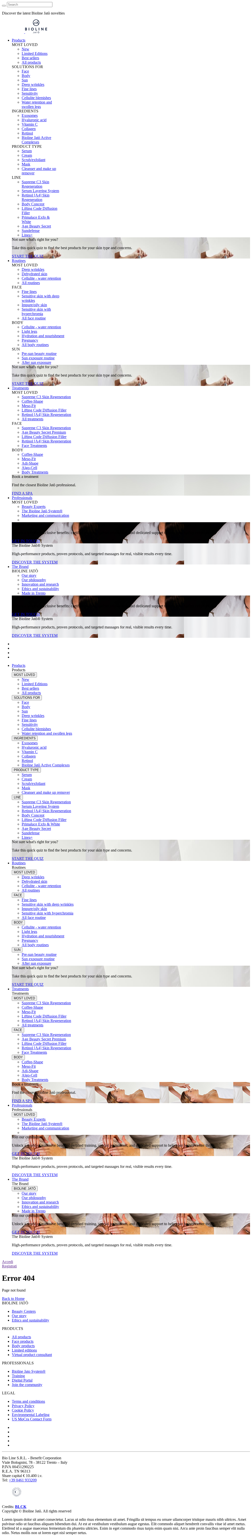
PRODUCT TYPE (26, 770)
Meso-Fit (29, 406)
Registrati (9, 1266)
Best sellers (30, 58)
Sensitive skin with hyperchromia (36, 311)
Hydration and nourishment (43, 336)
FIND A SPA (22, 493)
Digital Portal (22, 1380)
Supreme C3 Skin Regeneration (35, 184)
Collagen (29, 129)
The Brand (20, 566)
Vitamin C (30, 124)
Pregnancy (30, 340)
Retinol (27, 133)
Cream (27, 155)
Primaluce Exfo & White (41, 824)
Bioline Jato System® (29, 1371)
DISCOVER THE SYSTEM (35, 562)
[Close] (4, 5)
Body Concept (33, 204)
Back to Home (13, 1298)
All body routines (35, 345)
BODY (18, 922)
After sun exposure (36, 362)
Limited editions (24, 1350)
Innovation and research (40, 584)
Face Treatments (34, 445)
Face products (22, 1341)
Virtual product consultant (32, 1355)
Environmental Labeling (30, 1415)
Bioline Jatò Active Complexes (36, 140)
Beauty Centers (24, 1311)
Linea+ (27, 235)
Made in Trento (34, 593)
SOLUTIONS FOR (27, 698)
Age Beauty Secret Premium (44, 432)
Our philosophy (34, 580)
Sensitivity (30, 93)
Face (25, 71)
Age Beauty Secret (36, 226)
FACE (18, 895)
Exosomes (30, 115)
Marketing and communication (45, 515)
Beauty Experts (34, 506)
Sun (25, 80)
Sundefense (31, 231)
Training (18, 1376)
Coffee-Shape (32, 401)
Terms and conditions (28, 1401)
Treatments (20, 388)
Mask (26, 164)
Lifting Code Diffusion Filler (44, 410)
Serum (27, 151)
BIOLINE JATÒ (25, 1188)
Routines (19, 261)
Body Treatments (35, 472)
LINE (17, 797)
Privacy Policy (23, 1406)
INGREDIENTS (25, 738)
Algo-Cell (29, 468)
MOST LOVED (24, 675)
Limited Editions (34, 53)
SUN (17, 950)
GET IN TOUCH (26, 541)
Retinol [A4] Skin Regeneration (35, 197)
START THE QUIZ (28, 256)
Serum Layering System (40, 191)
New (25, 49)
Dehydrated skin (34, 274)
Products (18, 40)
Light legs (29, 331)
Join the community (27, 1385)
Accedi (7, 1262)
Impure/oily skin (34, 305)
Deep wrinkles (33, 84)
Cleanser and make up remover (46, 792)
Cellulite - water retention (41, 278)
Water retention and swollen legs (37, 104)
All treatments (32, 419)
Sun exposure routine (38, 358)
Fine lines (29, 89)
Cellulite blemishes (36, 98)
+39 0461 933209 (23, 1480)
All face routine (34, 318)
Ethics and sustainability (40, 589)
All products (31, 62)
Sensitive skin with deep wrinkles (48, 904)
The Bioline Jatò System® (42, 511)
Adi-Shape (30, 463)
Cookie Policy (23, 1410)
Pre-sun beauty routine (39, 353)
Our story (29, 575)
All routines (31, 283)
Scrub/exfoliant (33, 160)
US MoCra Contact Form (31, 1419)
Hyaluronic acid (34, 120)
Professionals (22, 498)
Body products (23, 1346)
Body (26, 76)
